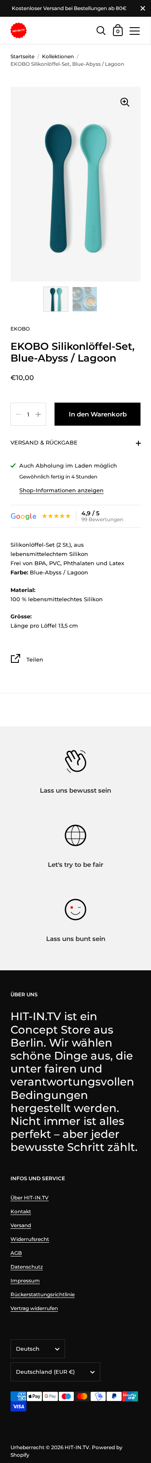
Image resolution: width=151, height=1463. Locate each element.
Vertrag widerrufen (34, 1308)
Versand (20, 1225)
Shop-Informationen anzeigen (61, 490)
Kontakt (20, 1211)
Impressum (25, 1280)
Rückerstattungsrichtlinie (42, 1294)
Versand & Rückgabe (44, 442)
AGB (16, 1253)
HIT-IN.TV (77, 1447)
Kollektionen (58, 56)
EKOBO (20, 329)
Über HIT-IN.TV (29, 1197)
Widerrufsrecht (29, 1239)
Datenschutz (26, 1267)
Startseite (22, 56)
